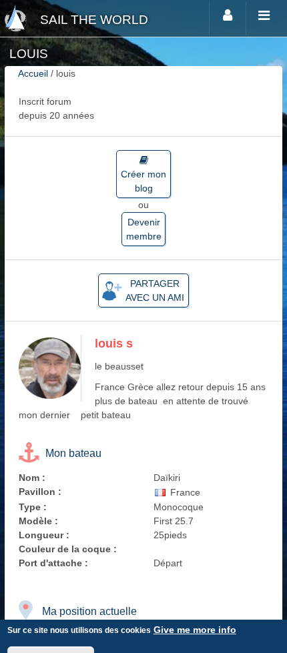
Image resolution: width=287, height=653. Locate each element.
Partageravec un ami (154, 290)
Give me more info (195, 629)
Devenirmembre (144, 229)
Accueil (33, 73)
